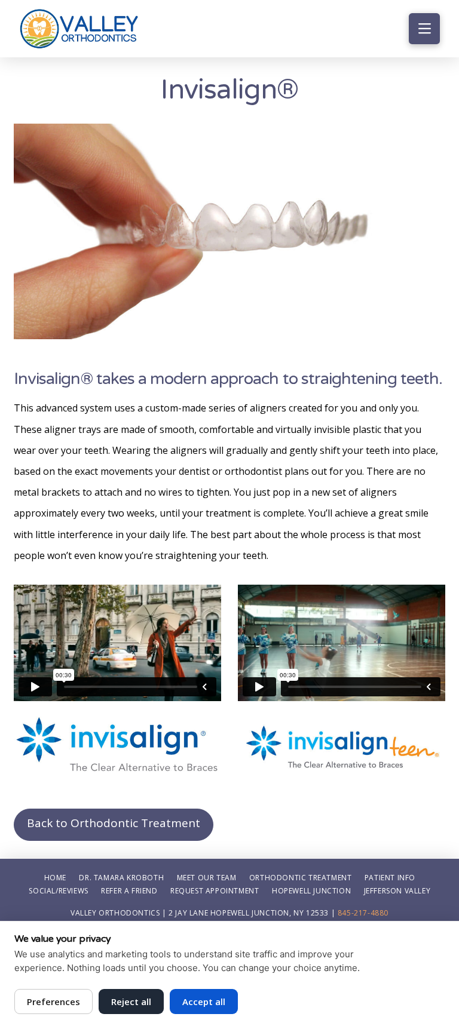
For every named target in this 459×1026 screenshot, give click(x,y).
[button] (424, 28)
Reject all (131, 1001)
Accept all (203, 1001)
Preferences (53, 1001)
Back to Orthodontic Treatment (113, 823)
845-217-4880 (363, 913)
